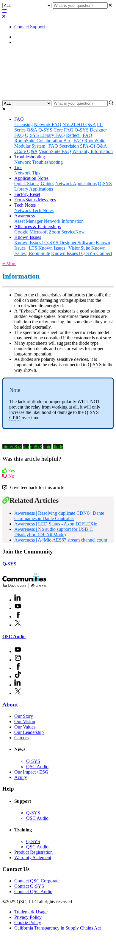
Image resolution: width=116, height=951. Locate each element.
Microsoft (38, 231)
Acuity (20, 777)
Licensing (23, 124)
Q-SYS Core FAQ (55, 129)
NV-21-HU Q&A (79, 124)
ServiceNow (73, 231)
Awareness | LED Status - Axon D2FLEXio (55, 523)
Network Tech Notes (34, 210)
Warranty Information (92, 151)
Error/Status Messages (35, 199)
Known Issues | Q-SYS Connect (81, 253)
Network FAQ (47, 124)
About (10, 704)
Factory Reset (27, 194)
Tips (18, 167)
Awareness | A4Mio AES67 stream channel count (60, 539)
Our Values (24, 726)
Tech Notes (25, 205)
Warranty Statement (32, 857)
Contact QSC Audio (33, 891)
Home (20, 36)
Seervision (69, 146)
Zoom (54, 231)
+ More (9, 263)
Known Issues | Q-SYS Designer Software (54, 242)
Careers (21, 737)
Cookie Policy (27, 922)
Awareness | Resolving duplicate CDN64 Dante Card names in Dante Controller (59, 516)
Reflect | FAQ (79, 135)
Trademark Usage (31, 911)
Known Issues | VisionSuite (64, 247)
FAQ (19, 119)
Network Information (64, 221)
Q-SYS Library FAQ (45, 135)
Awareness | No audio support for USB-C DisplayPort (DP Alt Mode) (53, 532)
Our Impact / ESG (31, 771)
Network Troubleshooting (38, 162)
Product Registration (33, 852)
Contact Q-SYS (29, 886)
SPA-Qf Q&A (93, 146)
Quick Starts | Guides (34, 183)
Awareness (24, 42)
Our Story (23, 716)
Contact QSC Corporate (36, 880)
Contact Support (29, 26)
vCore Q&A (25, 151)
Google (21, 231)
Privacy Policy (28, 917)
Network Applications (76, 183)
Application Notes (31, 178)
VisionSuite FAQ (55, 151)
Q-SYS (9, 563)
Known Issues (27, 237)
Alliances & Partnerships (37, 226)
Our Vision (24, 721)
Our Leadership (29, 732)
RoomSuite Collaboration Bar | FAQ (48, 140)
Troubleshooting (29, 156)
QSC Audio (14, 636)
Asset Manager (28, 221)
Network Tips (27, 172)
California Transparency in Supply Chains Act (57, 927)
